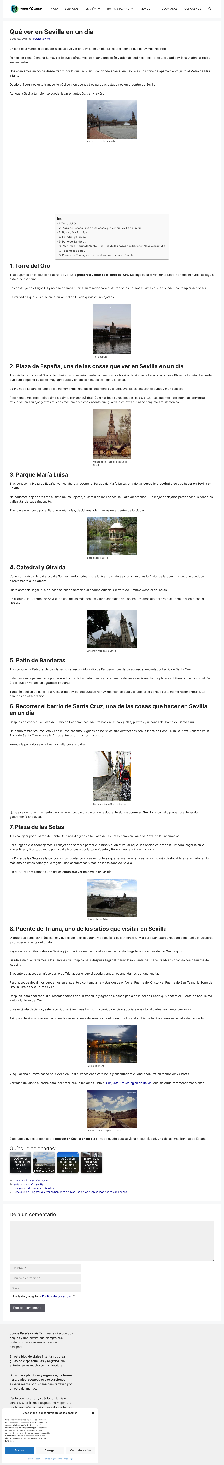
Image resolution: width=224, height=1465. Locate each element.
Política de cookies (34, 1459)
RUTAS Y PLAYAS (118, 8)
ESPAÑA (91, 8)
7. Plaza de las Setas (72, 250)
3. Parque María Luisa (73, 232)
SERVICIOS (72, 8)
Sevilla (45, 1180)
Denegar (50, 1450)
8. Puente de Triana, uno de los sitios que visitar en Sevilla (96, 255)
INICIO (54, 8)
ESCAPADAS (169, 8)
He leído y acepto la (44, 1296)
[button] (93, 1413)
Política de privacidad (53, 1459)
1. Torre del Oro (68, 223)
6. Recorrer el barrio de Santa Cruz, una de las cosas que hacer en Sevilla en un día (112, 246)
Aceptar (20, 1450)
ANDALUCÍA (21, 1180)
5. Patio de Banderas (72, 241)
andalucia (19, 1184)
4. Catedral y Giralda (72, 237)
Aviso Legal (68, 1459)
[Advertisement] (112, 180)
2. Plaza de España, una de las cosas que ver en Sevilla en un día (100, 228)
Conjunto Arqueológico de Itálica (129, 1083)
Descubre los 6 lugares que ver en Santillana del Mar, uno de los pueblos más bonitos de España (70, 1191)
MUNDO (145, 8)
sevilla (39, 1184)
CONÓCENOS (192, 8)
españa (30, 1184)
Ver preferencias (80, 1450)
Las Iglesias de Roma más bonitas (34, 1188)
